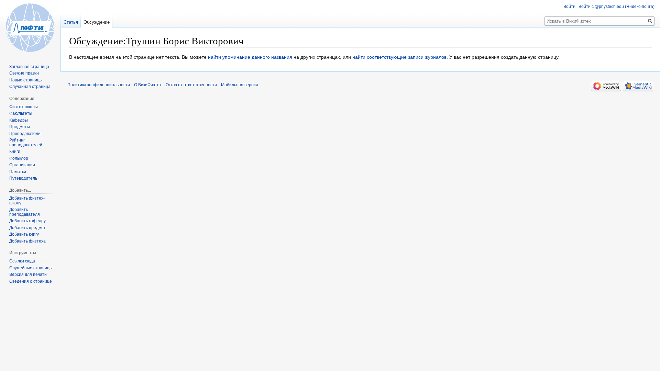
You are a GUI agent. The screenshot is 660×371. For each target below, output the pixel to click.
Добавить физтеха (27, 241)
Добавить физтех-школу (27, 200)
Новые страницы (26, 80)
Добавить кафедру (27, 220)
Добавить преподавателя (24, 212)
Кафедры (18, 120)
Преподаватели (25, 133)
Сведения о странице (30, 281)
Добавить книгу (24, 234)
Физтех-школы (23, 106)
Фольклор (18, 158)
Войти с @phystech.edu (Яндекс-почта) (616, 6)
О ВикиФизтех (148, 84)
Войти (569, 6)
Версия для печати (28, 274)
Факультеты (20, 113)
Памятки (17, 171)
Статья (71, 22)
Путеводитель (23, 178)
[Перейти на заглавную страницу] (30, 27)
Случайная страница (30, 86)
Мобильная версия (239, 84)
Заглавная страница (29, 66)
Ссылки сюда (22, 261)
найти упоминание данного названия (250, 57)
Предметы (19, 126)
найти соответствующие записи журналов (399, 57)
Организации (22, 164)
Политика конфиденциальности (98, 84)
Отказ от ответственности (191, 84)
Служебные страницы (31, 268)
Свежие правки (24, 73)
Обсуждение (97, 22)
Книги (14, 151)
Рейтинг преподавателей (25, 142)
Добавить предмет (27, 227)
